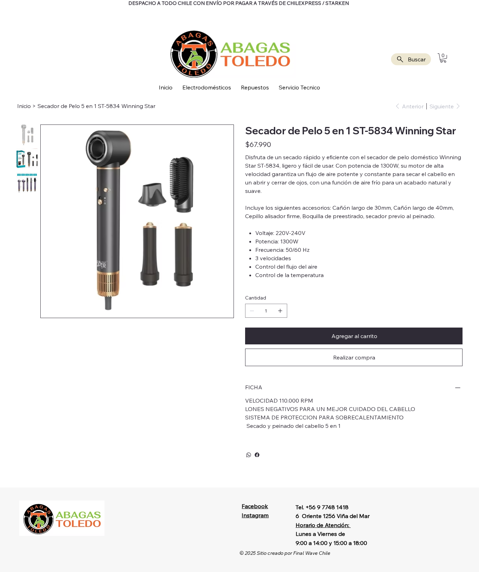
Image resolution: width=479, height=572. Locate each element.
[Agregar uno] (280, 311)
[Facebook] (257, 454)
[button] (443, 58)
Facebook (255, 506)
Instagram (255, 515)
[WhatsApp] (248, 454)
